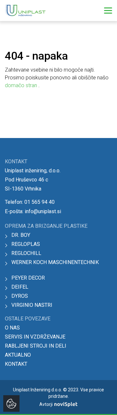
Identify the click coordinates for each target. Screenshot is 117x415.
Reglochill (26, 253)
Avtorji (46, 404)
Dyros (19, 296)
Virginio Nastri (31, 305)
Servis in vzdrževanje (35, 337)
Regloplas (25, 244)
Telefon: (30, 202)
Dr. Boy (20, 235)
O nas (12, 328)
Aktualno (18, 355)
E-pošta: (33, 211)
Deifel (19, 287)
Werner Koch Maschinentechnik (55, 262)
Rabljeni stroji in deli (35, 346)
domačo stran (21, 85)
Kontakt (16, 364)
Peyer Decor (28, 278)
